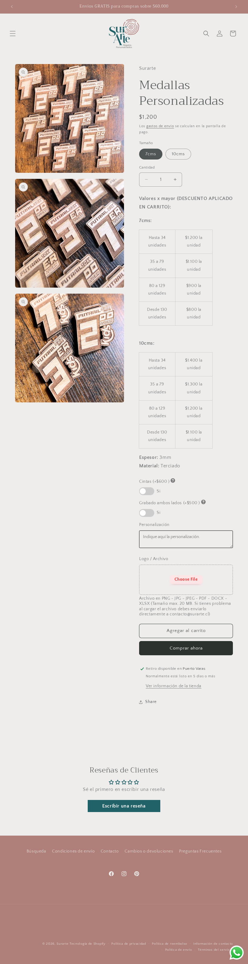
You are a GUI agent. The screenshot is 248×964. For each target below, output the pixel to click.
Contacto (110, 851)
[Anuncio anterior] (11, 6)
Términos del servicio (215, 950)
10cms (178, 154)
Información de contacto (213, 944)
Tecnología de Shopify (88, 944)
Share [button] (151, 701)
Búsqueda (36, 851)
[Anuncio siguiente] (236, 6)
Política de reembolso (169, 944)
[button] (12, 33)
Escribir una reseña (123, 806)
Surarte (62, 944)
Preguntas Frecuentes (200, 851)
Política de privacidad (128, 944)
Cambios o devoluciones (149, 851)
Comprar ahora (186, 648)
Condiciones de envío (73, 851)
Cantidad (147, 167)
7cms (150, 154)
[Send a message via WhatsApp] (236, 952)
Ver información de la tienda (173, 686)
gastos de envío (160, 126)
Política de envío (178, 950)
